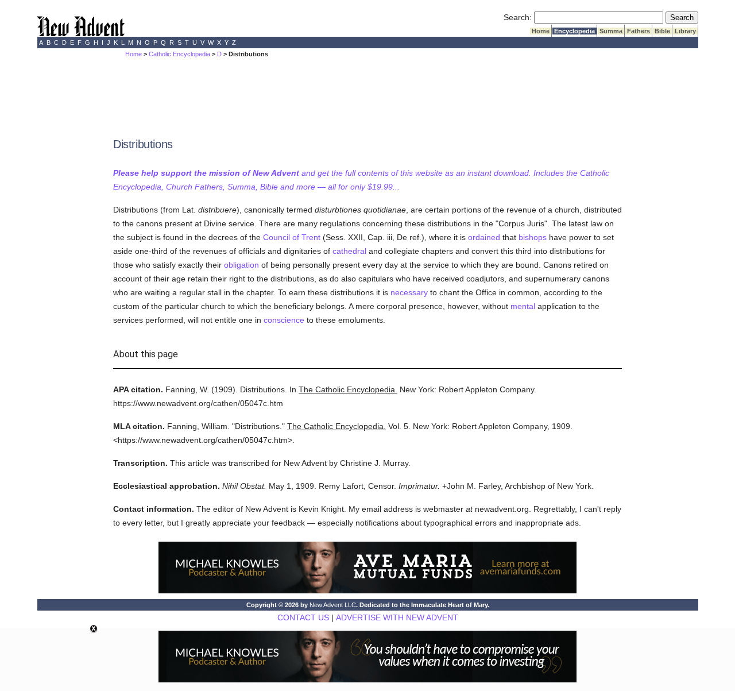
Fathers (638, 31)
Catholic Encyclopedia (179, 54)
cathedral (349, 251)
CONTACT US (303, 617)
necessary (409, 292)
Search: (518, 17)
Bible (662, 31)
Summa (611, 31)
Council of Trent (291, 237)
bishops (533, 237)
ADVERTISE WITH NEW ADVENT (397, 617)
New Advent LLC (333, 604)
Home (540, 31)
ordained (484, 237)
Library (685, 31)
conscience (284, 320)
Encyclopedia (574, 31)
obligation (241, 264)
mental (522, 306)
